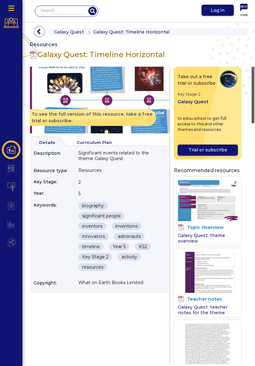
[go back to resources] (39, 31)
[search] (92, 11)
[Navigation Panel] (11, 8)
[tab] (47, 142)
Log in (218, 10)
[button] (11, 150)
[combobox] (62, 10)
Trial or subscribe (207, 150)
